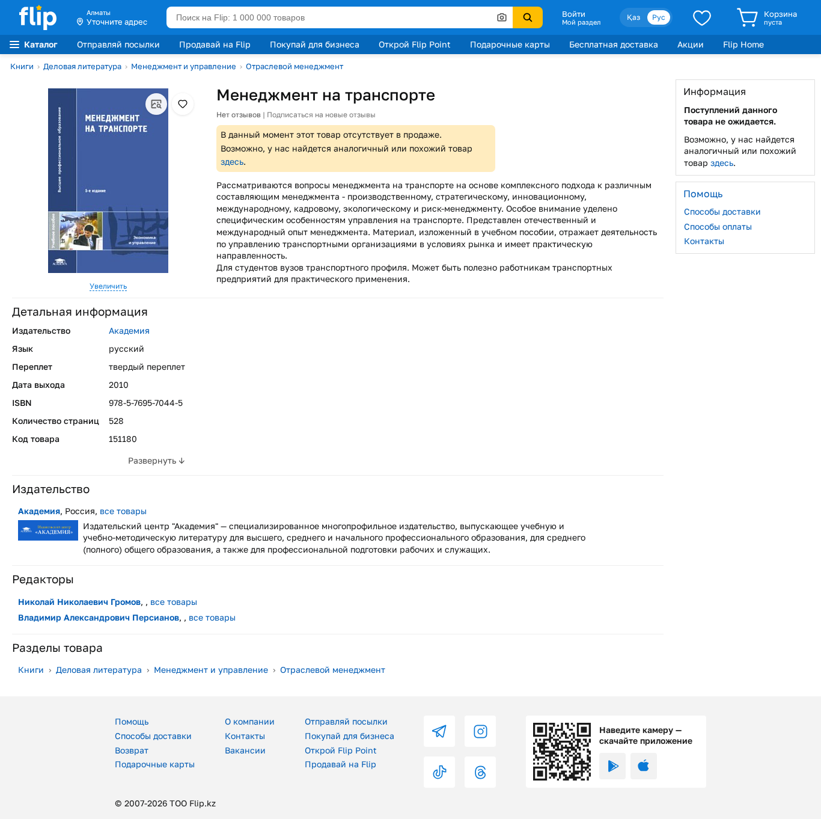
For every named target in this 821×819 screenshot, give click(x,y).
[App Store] (643, 766)
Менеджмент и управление (183, 66)
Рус (658, 17)
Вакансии (245, 750)
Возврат (131, 750)
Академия (129, 330)
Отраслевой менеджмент (294, 66)
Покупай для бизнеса (314, 44)
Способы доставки (722, 211)
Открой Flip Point (415, 44)
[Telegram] (439, 731)
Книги (22, 66)
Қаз (633, 17)
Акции (690, 44)
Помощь (131, 721)
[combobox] (339, 17)
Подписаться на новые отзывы (321, 114)
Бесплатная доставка (613, 44)
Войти (573, 14)
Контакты (704, 241)
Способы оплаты (718, 226)
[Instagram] (480, 731)
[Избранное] (702, 17)
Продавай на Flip (215, 44)
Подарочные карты (510, 44)
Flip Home (743, 44)
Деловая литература (82, 66)
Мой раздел (581, 22)
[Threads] (480, 772)
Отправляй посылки (118, 44)
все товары (123, 511)
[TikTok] (439, 772)
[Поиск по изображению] (501, 17)
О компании (250, 721)
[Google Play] (612, 766)
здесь (232, 161)
